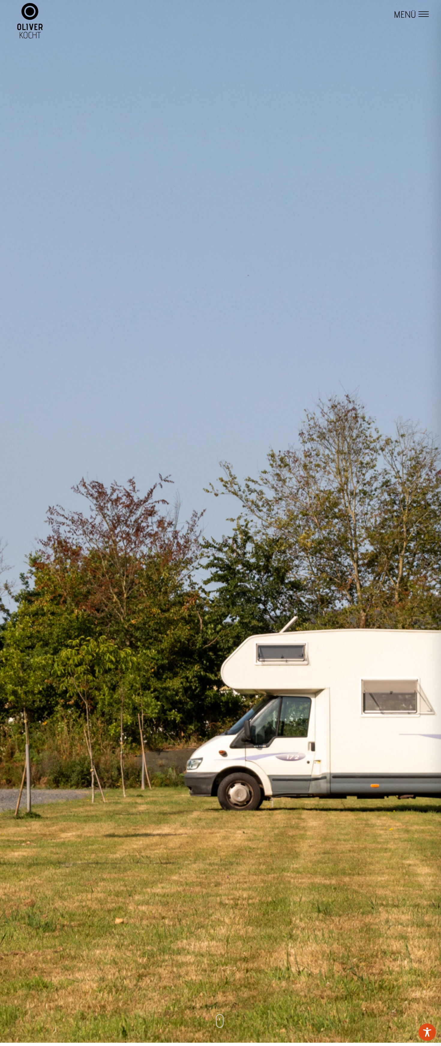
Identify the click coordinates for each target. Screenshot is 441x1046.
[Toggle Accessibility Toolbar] (427, 1032)
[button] (423, 14)
